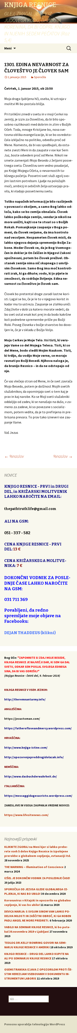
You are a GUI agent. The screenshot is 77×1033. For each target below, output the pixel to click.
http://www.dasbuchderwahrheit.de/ (30, 776)
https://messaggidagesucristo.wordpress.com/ (38, 796)
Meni (8, 48)
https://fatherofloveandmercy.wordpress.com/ (38, 728)
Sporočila (40, 77)
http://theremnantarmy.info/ (25, 699)
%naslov (14, 456)
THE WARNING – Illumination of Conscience (34, 867)
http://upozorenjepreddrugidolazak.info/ (34, 757)
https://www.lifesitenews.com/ (26, 815)
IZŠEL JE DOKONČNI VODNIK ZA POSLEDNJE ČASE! (37, 878)
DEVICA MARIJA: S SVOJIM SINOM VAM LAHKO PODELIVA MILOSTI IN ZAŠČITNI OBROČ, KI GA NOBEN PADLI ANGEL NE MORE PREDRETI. (37, 916)
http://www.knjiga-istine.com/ (25, 747)
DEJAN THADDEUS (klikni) (30, 632)
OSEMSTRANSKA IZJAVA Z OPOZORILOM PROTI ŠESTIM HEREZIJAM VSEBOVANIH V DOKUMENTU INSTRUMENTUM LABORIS (38, 974)
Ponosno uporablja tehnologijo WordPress (34, 1024)
